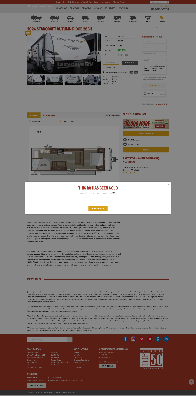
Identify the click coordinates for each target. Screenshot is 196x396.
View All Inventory (98, 208)
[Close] (168, 184)
